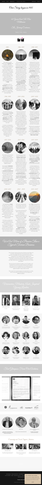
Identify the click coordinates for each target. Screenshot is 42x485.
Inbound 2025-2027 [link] (17, 475)
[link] (21, 1)
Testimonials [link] (8, 474)
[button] (7, 1)
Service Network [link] (15, 474)
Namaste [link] (3, 1)
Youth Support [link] (8, 475)
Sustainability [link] (21, 474)
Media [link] (12, 475)
